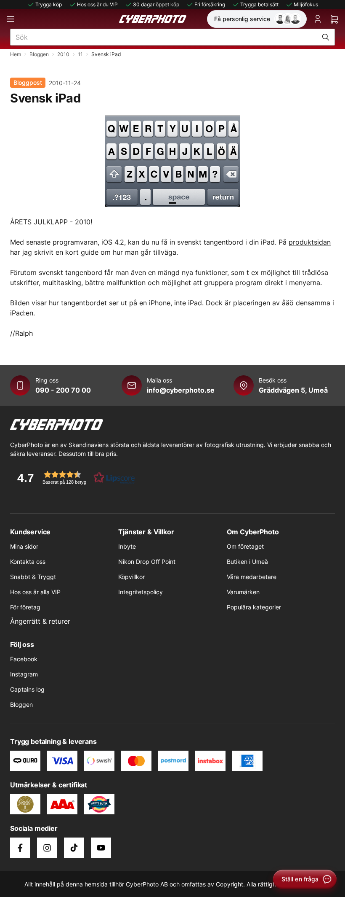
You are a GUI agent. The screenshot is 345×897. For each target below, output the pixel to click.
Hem (15, 54)
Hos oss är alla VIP (35, 591)
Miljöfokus (306, 4)
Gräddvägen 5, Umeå (293, 390)
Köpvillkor (131, 576)
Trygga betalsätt (259, 4)
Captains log (27, 689)
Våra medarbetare (251, 576)
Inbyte (127, 546)
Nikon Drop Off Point (146, 561)
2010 (63, 54)
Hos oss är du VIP (97, 4)
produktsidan (310, 242)
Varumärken (243, 591)
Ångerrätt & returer (40, 621)
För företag (25, 607)
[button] (73, 477)
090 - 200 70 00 (63, 390)
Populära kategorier (254, 607)
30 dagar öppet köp (156, 4)
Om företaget (245, 546)
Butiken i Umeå (247, 561)
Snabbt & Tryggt (33, 576)
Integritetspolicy (140, 591)
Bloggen (39, 54)
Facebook (23, 659)
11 (80, 54)
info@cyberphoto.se (181, 390)
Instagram (24, 674)
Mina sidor (24, 546)
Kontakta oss (27, 561)
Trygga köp (48, 4)
